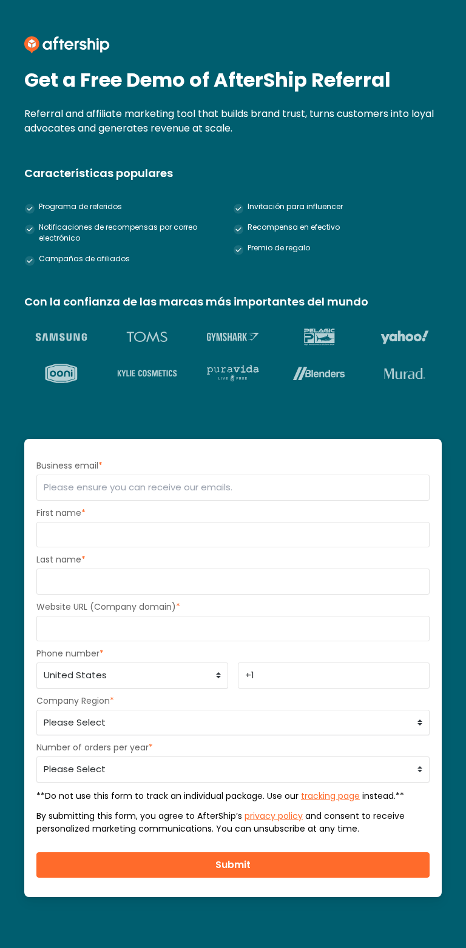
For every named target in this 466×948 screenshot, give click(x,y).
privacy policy (274, 816)
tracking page (330, 796)
